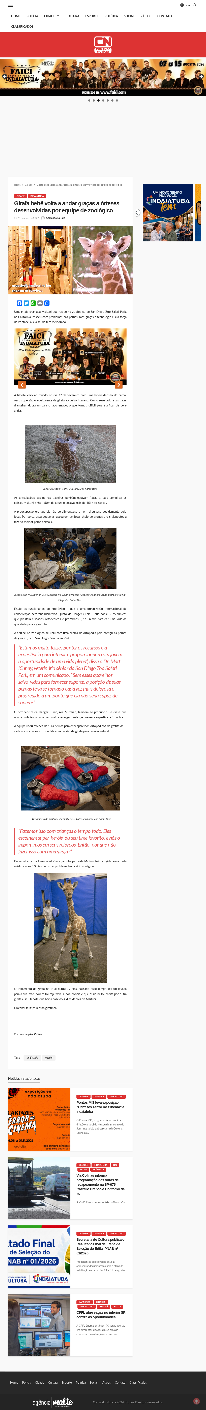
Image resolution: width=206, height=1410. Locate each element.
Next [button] (201, 77)
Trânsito (98, 1169)
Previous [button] (5, 77)
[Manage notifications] (196, 1401)
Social (129, 16)
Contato (164, 16)
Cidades (83, 1096)
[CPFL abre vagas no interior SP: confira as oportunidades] (39, 1325)
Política (111, 16)
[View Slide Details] (103, 77)
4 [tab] (103, 100)
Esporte (92, 16)
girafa (49, 1057)
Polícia (32, 16)
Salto (83, 1169)
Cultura (72, 16)
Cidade (49, 16)
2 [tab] (94, 100)
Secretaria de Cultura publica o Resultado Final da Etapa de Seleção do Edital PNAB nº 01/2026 (100, 1246)
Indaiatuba (37, 196)
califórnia (32, 1057)
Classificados (22, 26)
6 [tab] (112, 100)
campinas (84, 1302)
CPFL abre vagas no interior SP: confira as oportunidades (101, 1314)
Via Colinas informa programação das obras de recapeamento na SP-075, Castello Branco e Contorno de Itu (100, 1184)
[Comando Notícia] (103, 44)
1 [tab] (89, 100)
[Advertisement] (103, 132)
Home (16, 16)
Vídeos (145, 16)
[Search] (194, 5)
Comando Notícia (55, 218)
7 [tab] (117, 100)
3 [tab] (98, 100)
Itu (115, 1165)
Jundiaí (103, 1306)
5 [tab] (108, 100)
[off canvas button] (10, 5)
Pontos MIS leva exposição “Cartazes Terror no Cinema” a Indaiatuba (100, 1107)
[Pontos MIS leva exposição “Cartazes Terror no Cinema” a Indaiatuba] (39, 1119)
